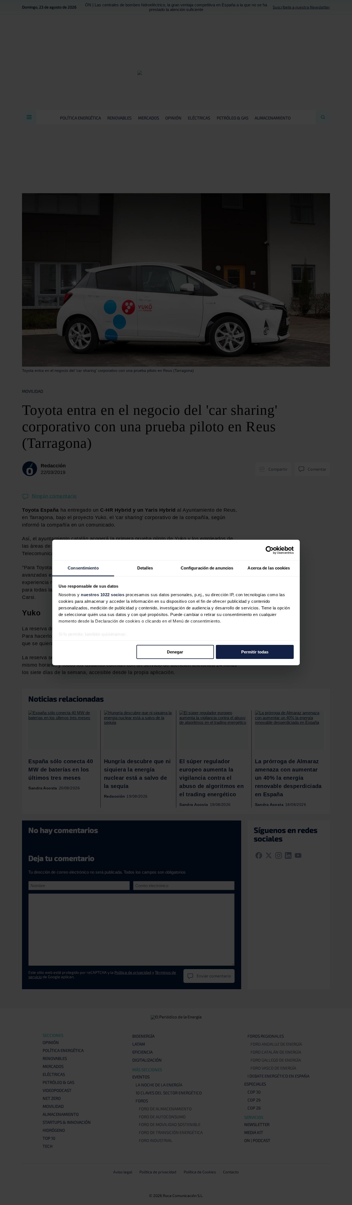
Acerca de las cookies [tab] (269, 568)
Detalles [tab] (145, 568)
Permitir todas (254, 651)
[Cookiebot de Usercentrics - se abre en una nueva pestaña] (270, 550)
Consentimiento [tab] (83, 568)
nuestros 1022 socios (102, 594)
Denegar (175, 651)
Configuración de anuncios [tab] (207, 568)
